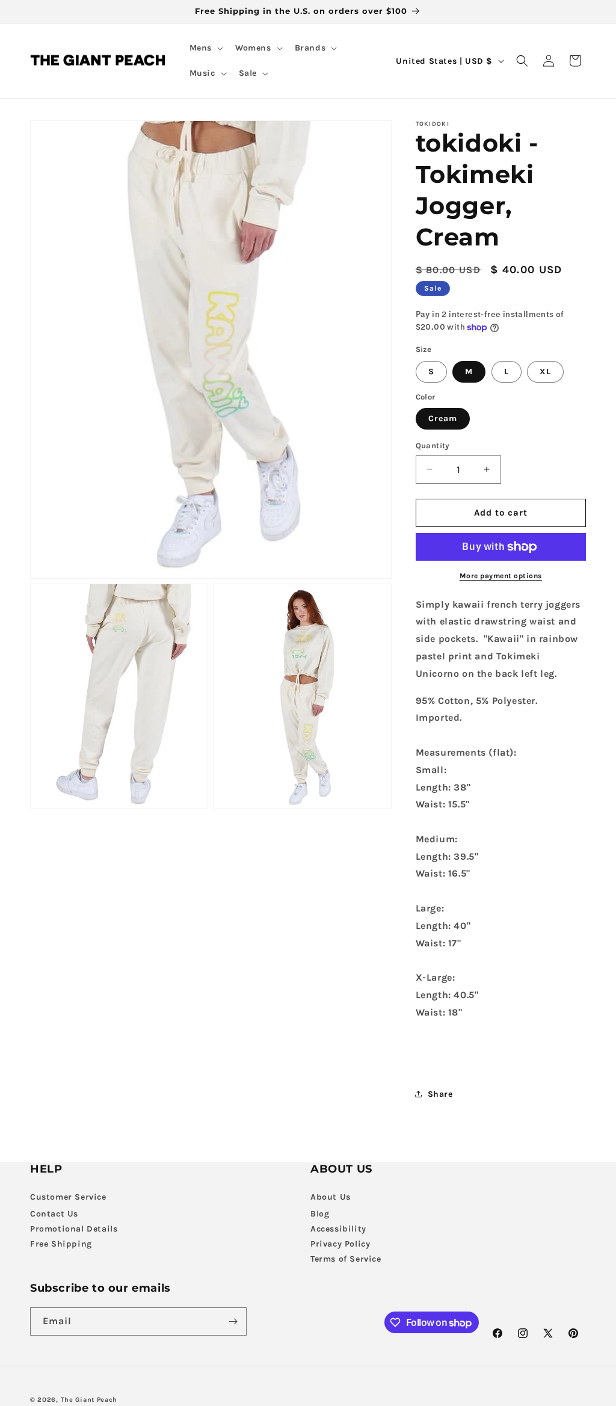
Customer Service (68, 1197)
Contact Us (54, 1214)
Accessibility (338, 1229)
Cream (442, 418)
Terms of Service (345, 1259)
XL (545, 371)
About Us (330, 1197)
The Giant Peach (89, 1400)
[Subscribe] (233, 1321)
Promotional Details (73, 1229)
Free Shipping (61, 1244)
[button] (205, 48)
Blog (319, 1214)
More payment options (501, 576)
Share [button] (440, 1094)
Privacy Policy (340, 1244)
